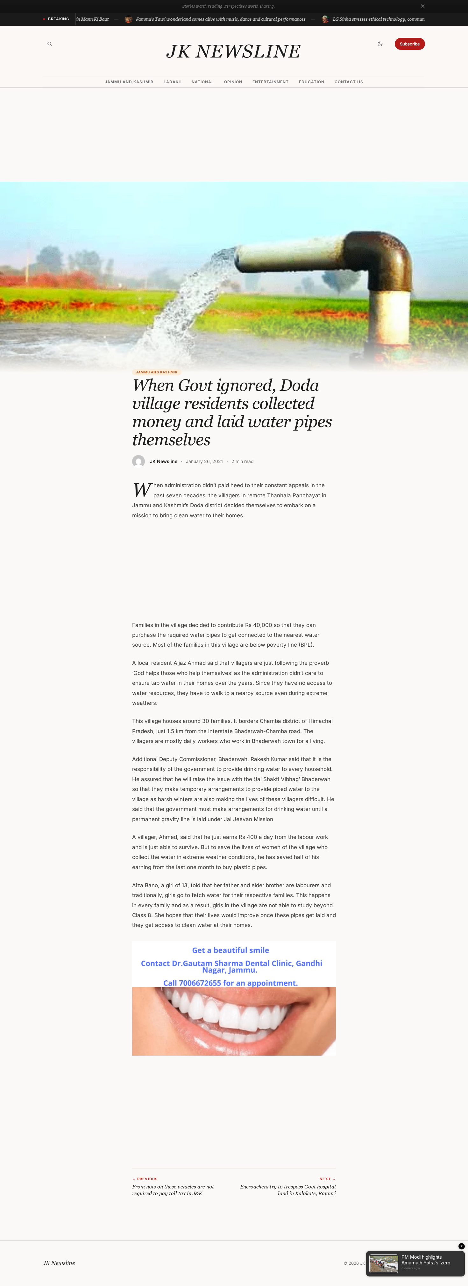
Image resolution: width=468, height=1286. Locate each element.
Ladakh (173, 81)
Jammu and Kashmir (129, 81)
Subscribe (410, 43)
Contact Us (349, 81)
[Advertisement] (234, 134)
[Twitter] (423, 6)
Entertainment (270, 81)
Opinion (233, 81)
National (203, 81)
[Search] (49, 44)
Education (311, 81)
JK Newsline (234, 51)
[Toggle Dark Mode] (380, 44)
